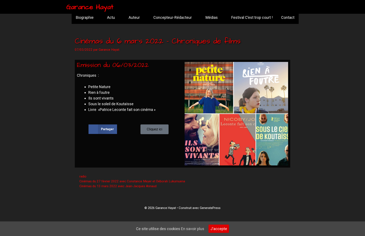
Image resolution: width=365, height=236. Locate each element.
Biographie (85, 17)
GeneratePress (210, 208)
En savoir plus (192, 228)
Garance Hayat (89, 7)
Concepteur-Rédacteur (172, 17)
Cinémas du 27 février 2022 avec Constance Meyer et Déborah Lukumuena (132, 181)
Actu (111, 17)
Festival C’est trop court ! (252, 17)
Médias (212, 17)
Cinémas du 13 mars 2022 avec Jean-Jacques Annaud (118, 186)
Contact (287, 17)
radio (82, 176)
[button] (103, 129)
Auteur (134, 17)
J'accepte (218, 228)
